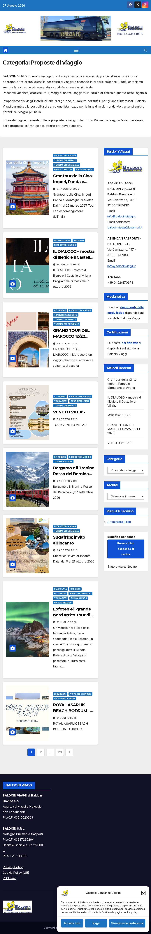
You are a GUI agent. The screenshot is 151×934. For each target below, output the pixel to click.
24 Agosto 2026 (68, 188)
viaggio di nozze (63, 169)
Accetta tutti (72, 923)
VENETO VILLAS (69, 412)
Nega (96, 923)
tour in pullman (80, 401)
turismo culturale (65, 160)
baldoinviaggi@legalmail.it (124, 227)
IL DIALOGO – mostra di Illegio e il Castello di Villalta (73, 257)
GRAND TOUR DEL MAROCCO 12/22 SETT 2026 (71, 336)
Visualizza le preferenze (127, 923)
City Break (60, 310)
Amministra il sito (119, 522)
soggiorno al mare (64, 698)
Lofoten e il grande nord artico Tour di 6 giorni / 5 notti (73, 615)
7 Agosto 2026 (67, 343)
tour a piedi (60, 401)
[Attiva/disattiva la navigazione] (76, 50)
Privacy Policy (13, 867)
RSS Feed (9, 878)
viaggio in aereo (84, 169)
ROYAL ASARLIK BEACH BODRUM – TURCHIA (71, 710)
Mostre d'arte (62, 240)
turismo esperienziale (66, 165)
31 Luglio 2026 (67, 622)
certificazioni (131, 343)
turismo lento (79, 598)
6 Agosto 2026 (67, 481)
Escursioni (60, 593)
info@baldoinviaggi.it (121, 216)
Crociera (75, 589)
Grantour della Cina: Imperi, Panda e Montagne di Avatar (73, 181)
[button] (143, 893)
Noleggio (79, 240)
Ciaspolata (60, 589)
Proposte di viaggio (65, 156)
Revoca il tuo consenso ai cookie (125, 549)
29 (60, 752)
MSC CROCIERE (118, 415)
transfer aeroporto (65, 315)
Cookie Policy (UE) (16, 872)
